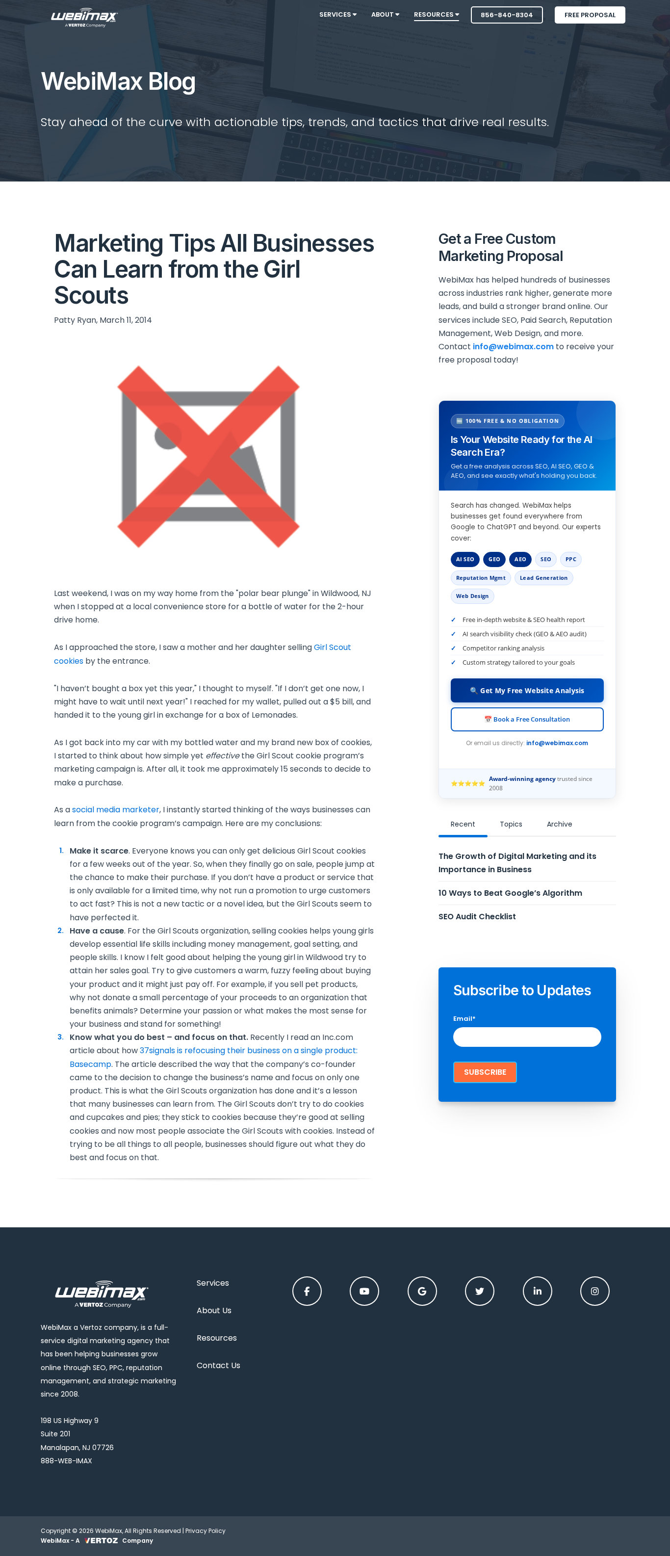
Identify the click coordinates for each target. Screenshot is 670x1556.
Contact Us (218, 1365)
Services (213, 1283)
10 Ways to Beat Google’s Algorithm (510, 893)
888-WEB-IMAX (66, 1461)
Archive (559, 824)
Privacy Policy (205, 1531)
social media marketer (115, 809)
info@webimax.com (557, 743)
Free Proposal (590, 15)
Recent (463, 824)
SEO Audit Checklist (477, 916)
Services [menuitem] (336, 14)
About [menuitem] (383, 14)
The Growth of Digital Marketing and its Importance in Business (517, 863)
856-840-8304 (507, 15)
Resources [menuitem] (434, 14)
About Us (214, 1310)
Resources (217, 1338)
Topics (511, 824)
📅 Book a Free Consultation (527, 719)
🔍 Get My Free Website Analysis (527, 690)
